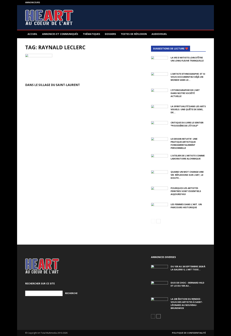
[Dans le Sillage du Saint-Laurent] (52, 67)
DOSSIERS (110, 34)
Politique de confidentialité (189, 332)
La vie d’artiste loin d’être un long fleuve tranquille (187, 59)
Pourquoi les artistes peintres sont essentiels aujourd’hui (186, 191)
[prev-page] (153, 221)
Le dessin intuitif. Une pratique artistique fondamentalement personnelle (184, 143)
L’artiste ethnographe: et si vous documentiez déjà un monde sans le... (188, 76)
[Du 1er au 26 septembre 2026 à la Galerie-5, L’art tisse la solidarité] (159, 271)
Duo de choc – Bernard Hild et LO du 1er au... (187, 284)
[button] (202, 34)
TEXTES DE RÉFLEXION (134, 34)
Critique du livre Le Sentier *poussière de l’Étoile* (187, 124)
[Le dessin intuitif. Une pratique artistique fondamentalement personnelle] (159, 143)
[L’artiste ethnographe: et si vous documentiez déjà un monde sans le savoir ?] (159, 78)
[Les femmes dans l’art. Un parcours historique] (159, 209)
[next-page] (158, 221)
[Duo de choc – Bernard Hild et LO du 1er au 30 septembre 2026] (159, 287)
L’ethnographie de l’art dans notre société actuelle (185, 93)
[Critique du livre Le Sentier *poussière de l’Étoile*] (159, 127)
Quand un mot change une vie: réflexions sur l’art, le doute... (187, 174)
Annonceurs (32, 2)
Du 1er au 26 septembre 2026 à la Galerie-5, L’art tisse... (188, 268)
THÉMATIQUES (91, 34)
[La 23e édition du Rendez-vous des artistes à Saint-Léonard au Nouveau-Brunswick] (159, 303)
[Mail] (203, 2)
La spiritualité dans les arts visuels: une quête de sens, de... (188, 109)
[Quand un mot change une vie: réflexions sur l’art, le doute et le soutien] (159, 176)
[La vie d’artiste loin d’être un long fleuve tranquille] (159, 62)
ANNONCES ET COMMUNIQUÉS (60, 34)
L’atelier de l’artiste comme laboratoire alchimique (188, 157)
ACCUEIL (32, 34)
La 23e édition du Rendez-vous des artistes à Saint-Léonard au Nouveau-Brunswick (187, 303)
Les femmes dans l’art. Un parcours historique (186, 206)
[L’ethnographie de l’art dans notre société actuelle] (159, 94)
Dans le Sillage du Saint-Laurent (52, 85)
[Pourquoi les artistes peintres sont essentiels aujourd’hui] (159, 192)
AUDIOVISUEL (159, 34)
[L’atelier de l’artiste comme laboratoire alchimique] (159, 160)
